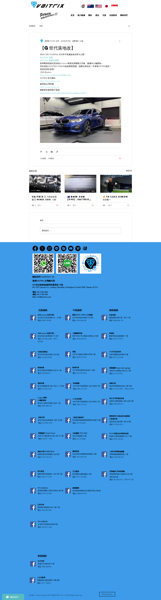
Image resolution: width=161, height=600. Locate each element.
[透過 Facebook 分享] (41, 152)
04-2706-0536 (82, 373)
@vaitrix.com (45, 297)
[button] (129, 26)
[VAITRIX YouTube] (70, 248)
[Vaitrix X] (42, 248)
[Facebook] (33, 317)
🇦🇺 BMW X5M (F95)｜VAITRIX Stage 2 (78, 198)
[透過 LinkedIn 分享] (52, 152)
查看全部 (129, 171)
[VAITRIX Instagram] (49, 248)
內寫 (41, 26)
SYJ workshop (43, 488)
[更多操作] (119, 41)
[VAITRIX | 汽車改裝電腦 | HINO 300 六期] (45, 184)
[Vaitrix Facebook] (35, 248)
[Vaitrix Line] (56, 248)
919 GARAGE (43, 521)
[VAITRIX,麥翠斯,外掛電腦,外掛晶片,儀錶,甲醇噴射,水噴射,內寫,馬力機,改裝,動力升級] (80, 184)
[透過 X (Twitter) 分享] (46, 152)
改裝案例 (32, 26)
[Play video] (80, 120)
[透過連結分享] (57, 152)
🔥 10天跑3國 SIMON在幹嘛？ (115, 198)
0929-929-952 (81, 357)
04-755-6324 (81, 423)
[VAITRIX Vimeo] (78, 248)
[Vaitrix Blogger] (63, 248)
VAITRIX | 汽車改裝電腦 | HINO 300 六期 (44, 198)
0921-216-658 (118, 357)
